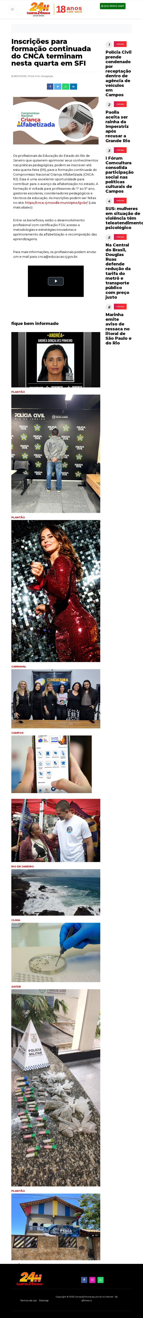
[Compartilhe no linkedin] (73, 87)
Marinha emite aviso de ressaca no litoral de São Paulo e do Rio (118, 328)
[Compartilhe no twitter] (57, 87)
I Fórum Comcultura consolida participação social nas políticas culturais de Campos (120, 175)
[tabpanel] (55, 594)
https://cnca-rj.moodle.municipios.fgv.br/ (56, 203)
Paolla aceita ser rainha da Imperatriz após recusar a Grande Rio (118, 126)
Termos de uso (28, 1300)
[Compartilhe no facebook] (50, 87)
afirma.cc (86, 1300)
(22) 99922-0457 (113, 6)
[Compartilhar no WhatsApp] (65, 87)
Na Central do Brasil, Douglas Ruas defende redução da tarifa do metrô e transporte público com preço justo (118, 271)
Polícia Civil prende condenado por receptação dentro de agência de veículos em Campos (118, 73)
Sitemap (44, 1300)
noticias (120, 44)
